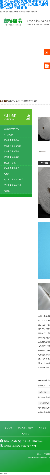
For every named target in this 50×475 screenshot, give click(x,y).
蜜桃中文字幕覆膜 (30, 101)
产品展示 (17, 101)
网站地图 (3, 473)
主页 (10, 101)
